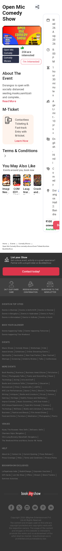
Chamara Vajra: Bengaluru (13, 433)
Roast (50, 376)
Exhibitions (20, 352)
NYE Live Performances (12, 391)
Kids (44, 348)
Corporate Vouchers (41, 471)
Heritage (14, 398)
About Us (6, 454)
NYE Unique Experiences (12, 405)
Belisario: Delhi (36, 430)
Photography (44, 416)
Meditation (32, 416)
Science (45, 405)
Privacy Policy (51, 458)
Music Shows (7, 348)
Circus (42, 394)
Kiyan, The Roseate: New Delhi (15, 430)
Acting (16, 380)
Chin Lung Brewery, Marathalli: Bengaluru (19, 437)
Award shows (7, 352)
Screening (16, 359)
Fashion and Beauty (20, 412)
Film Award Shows (38, 412)
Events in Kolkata (29, 317)
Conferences (51, 359)
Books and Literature (29, 394)
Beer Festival (48, 355)
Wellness (18, 409)
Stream (37, 475)
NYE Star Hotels (41, 402)
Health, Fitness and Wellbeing (33, 398)
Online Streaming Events (37, 352)
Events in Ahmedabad (11, 317)
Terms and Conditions (33, 458)
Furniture (22, 416)
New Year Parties (33, 355)
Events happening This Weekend (16, 334)
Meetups (5, 359)
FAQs (20, 458)
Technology (7, 380)
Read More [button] (9, 101)
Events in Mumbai (9, 310)
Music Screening (24, 402)
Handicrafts (27, 387)
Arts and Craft (27, 380)
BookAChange (25, 471)
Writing (5, 394)
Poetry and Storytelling (36, 376)
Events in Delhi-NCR (27, 310)
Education (44, 383)
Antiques (14, 394)
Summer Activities (10, 479)
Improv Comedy (8, 402)
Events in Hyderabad (29, 314)
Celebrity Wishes (29, 359)
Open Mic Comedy (32, 405)
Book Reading (8, 372)
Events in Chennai (45, 310)
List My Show (18, 475)
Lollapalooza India (9, 471)
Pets (34, 391)
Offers (29, 475)
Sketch (41, 391)
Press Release (46, 454)
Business (20, 372)
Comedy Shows (22, 348)
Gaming (5, 398)
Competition (32, 383)
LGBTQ (37, 387)
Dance (27, 391)
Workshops (35, 348)
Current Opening (30, 454)
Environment (7, 387)
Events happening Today (12, 331)
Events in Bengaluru (10, 314)
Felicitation (52, 372)
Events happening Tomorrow (36, 331)
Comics (51, 394)
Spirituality (6, 355)
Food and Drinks (9, 416)
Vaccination (18, 355)
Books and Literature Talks (13, 383)
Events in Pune (47, 314)
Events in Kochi (45, 317)
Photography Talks (17, 376)
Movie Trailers (49, 475)
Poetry (54, 416)
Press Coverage (8, 458)
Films (4, 376)
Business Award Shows (36, 372)
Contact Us (16, 454)
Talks (41, 359)
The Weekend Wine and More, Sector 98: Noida (22, 441)
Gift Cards (6, 475)
